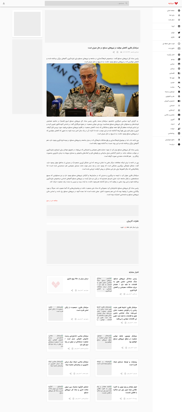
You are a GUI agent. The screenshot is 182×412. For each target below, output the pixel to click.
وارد (125, 227)
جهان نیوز (86, 290)
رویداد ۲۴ (135, 398)
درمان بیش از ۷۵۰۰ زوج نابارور (77, 278)
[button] (167, 10)
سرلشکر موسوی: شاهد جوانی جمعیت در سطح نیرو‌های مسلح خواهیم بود (125, 339)
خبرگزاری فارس (85, 398)
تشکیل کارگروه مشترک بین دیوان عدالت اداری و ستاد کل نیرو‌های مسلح (76, 390)
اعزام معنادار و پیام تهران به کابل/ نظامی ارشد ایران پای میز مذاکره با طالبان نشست (125, 390)
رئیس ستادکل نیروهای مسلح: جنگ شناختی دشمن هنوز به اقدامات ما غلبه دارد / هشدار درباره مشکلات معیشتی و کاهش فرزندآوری (125, 284)
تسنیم (135, 347)
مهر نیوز (135, 373)
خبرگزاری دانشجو (135, 52)
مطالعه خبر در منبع (52, 201)
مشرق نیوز (86, 319)
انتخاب (135, 322)
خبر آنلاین (134, 294)
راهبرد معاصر (85, 373)
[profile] (3, 3)
